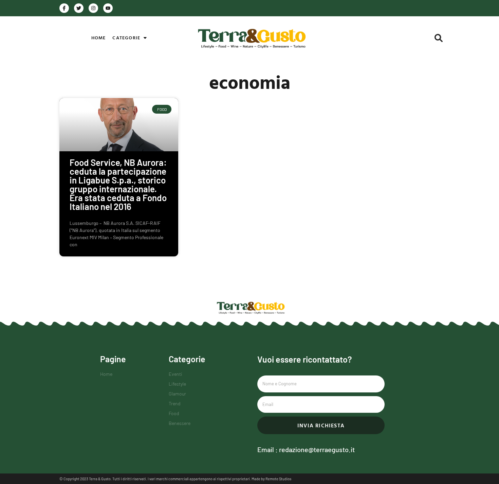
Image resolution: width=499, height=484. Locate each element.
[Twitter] (79, 8)
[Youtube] (108, 8)
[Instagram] (93, 8)
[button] (439, 38)
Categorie (126, 37)
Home (98, 37)
